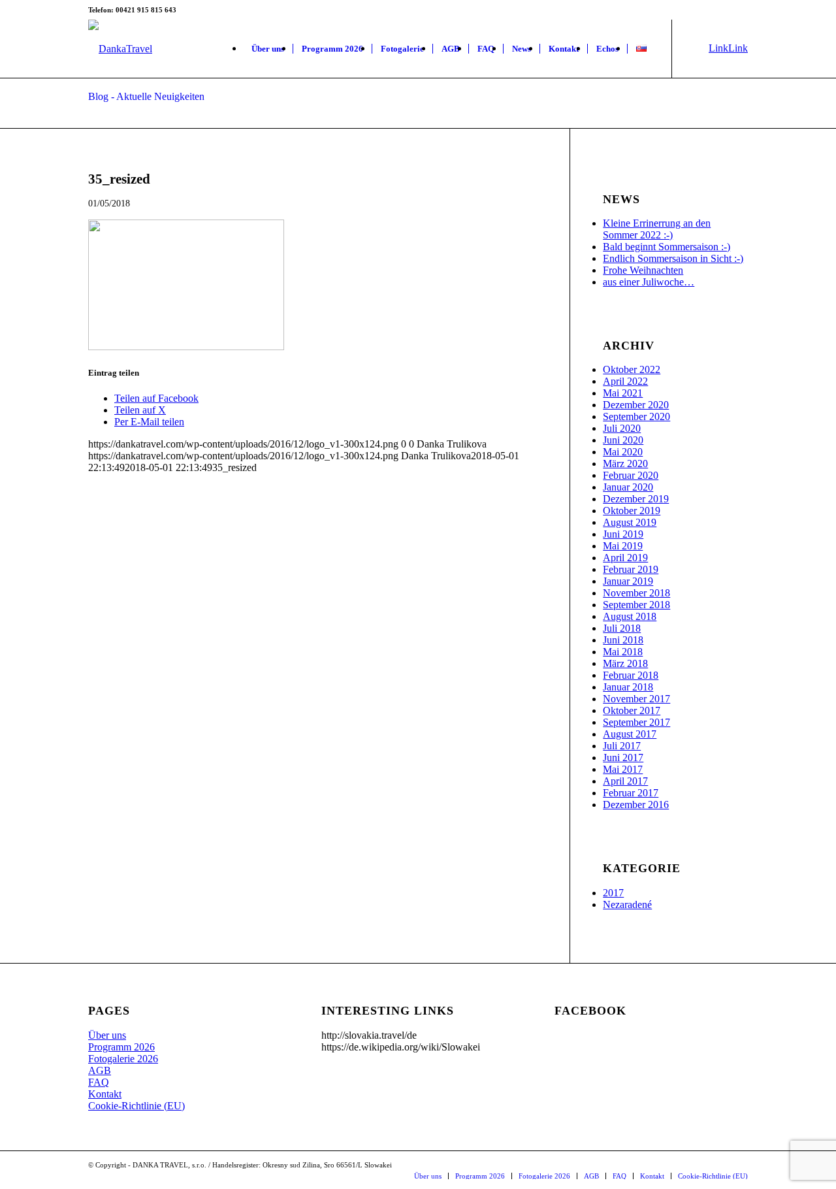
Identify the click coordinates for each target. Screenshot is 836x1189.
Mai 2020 (623, 451)
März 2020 (625, 463)
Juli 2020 (622, 428)
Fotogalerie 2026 (123, 1058)
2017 (613, 892)
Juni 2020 (623, 440)
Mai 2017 (623, 769)
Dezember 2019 (636, 498)
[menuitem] (268, 49)
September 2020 (636, 416)
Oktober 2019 (631, 510)
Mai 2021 (623, 393)
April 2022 (625, 381)
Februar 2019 (630, 569)
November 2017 (636, 698)
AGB (99, 1070)
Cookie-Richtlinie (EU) (136, 1105)
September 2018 (636, 604)
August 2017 (629, 734)
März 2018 (625, 663)
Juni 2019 (623, 534)
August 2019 (629, 522)
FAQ (98, 1082)
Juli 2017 (622, 745)
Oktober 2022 (631, 369)
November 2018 (636, 592)
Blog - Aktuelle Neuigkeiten (146, 96)
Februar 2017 (630, 792)
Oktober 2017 (631, 710)
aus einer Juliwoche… (648, 281)
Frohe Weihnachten (643, 270)
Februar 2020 (630, 475)
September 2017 (636, 722)
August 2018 (629, 616)
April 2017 (625, 781)
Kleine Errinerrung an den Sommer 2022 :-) (657, 229)
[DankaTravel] (120, 49)
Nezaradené (627, 904)
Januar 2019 (628, 581)
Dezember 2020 (636, 404)
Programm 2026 (121, 1046)
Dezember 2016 (636, 804)
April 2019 (625, 557)
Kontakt (104, 1093)
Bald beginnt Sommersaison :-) (666, 246)
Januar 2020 (628, 487)
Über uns (107, 1035)
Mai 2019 (623, 545)
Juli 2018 (622, 628)
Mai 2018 (623, 651)
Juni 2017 (623, 757)
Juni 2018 (623, 639)
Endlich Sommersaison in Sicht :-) (673, 258)
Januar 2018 (628, 686)
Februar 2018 (630, 675)
